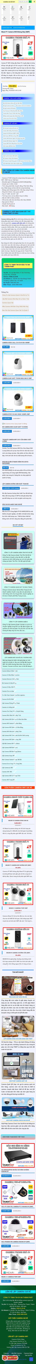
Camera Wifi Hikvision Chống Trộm (12, 731)
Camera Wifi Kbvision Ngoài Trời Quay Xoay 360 (14, 138)
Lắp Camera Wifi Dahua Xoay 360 (10, 135)
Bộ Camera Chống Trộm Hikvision (10, 158)
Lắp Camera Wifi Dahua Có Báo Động (12, 727)
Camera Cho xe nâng (8, 691)
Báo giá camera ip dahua (8, 105)
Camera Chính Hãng (18, 1339)
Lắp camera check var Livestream (23, 105)
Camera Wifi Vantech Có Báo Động (12, 723)
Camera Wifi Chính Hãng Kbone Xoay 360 (12, 143)
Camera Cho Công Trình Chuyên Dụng (12, 711)
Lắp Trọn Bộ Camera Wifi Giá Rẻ (10, 155)
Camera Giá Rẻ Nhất (8, 699)
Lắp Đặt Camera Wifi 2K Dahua (10, 743)
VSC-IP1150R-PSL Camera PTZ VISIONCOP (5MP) (17, 1206)
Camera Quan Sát (7, 27)
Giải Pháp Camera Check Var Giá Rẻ (18, 1120)
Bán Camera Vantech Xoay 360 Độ (12, 759)
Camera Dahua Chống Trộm (10, 671)
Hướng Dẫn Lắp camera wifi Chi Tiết (18, 1347)
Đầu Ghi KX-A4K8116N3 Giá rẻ (12, 504)
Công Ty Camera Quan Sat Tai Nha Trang (18, 587)
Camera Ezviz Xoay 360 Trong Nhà (12, 763)
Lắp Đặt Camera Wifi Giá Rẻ (16, 1354)
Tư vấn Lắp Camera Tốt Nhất (18, 1343)
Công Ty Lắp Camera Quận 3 (18, 621)
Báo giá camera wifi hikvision (9, 108)
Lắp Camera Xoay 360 (8, 755)
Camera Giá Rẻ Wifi (9, 2)
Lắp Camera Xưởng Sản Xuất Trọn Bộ (15, 484)
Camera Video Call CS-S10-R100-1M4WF (16, 342)
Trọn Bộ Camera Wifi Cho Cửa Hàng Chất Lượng (16, 440)
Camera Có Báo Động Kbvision (10, 675)
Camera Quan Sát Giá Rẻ (28, 1354)
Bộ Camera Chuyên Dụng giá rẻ (10, 160)
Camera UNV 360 (7, 771)
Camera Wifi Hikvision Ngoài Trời (10, 140)
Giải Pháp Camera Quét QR (18, 1081)
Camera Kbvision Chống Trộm (10, 679)
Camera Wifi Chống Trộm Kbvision (10, 130)
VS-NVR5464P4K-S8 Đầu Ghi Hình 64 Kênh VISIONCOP (15, 1170)
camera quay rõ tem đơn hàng (10, 118)
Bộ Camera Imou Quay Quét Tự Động (15, 427)
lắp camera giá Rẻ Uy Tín (18, 1341)
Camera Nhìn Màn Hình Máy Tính (11, 715)
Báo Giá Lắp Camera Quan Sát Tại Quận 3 (15, 310)
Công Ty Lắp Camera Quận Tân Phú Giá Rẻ (18, 552)
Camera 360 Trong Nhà (8, 780)
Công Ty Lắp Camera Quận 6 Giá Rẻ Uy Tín (15, 295)
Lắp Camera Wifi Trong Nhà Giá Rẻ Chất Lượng (15, 735)
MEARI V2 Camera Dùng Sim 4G (18, 820)
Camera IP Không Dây (19, 27)
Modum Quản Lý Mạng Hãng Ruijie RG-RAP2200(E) (15, 462)
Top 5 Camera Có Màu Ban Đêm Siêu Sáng (12, 110)
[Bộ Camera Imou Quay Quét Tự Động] (14, 424)
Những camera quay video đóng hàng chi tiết (13, 115)
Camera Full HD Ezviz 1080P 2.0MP (11, 133)
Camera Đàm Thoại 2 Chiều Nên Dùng (11, 113)
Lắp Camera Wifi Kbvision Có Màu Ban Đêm (14, 719)
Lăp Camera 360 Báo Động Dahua (11, 751)
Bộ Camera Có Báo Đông (9, 683)
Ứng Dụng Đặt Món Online (18, 997)
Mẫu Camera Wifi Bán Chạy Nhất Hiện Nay (15, 306)
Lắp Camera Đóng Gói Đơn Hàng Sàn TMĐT (18, 1039)
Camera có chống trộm (8, 707)
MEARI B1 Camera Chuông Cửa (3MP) (18, 952)
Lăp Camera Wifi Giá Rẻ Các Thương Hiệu (18, 657)
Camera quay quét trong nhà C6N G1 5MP (17, 378)
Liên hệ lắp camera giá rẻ (18, 1292)
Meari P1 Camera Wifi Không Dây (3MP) (15, 32)
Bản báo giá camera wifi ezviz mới (10, 128)
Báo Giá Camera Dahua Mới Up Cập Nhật (12, 103)
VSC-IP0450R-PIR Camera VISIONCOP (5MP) (15, 1242)
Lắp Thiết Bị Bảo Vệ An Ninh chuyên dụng (12, 163)
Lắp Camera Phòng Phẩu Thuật (11, 703)
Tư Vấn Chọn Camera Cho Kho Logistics (13, 695)
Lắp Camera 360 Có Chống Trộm (11, 775)
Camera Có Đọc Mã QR (8, 687)
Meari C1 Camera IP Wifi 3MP (18, 908)
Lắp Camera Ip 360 (7, 767)
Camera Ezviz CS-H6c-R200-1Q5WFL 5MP (16, 414)
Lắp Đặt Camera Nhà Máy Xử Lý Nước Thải (15, 299)
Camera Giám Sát (6, 1354)
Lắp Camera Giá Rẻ (20, 1359)
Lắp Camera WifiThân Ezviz (9, 146)
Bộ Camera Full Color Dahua (25, 160)
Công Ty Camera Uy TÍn (18, 1345)
